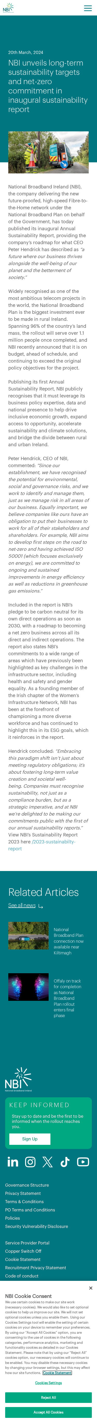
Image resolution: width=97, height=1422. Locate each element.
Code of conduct (22, 1276)
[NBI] (8, 7)
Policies (12, 1218)
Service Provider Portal (27, 1243)
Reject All (48, 1397)
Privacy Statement (23, 1194)
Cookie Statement (23, 1260)
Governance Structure (27, 1185)
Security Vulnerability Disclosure (36, 1227)
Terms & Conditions (24, 1202)
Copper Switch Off (23, 1251)
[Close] (90, 1288)
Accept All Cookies (48, 1412)
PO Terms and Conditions (30, 1210)
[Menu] (88, 8)
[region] (48, 1351)
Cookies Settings (48, 1383)
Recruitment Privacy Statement (35, 1268)
